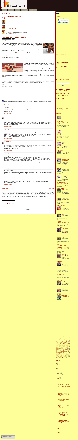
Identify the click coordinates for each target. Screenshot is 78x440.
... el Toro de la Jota (8, 436)
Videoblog (64, 356)
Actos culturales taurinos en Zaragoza (63, 399)
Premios (64, 343)
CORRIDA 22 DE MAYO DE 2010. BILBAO (64, 396)
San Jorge (66, 347)
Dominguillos (59, 253)
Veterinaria (61, 355)
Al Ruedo (4, 10)
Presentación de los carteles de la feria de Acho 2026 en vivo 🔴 (65, 229)
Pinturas (68, 342)
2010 (58, 369)
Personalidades (64, 342)
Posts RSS (17, 10)
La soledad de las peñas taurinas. (13, 16)
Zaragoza (62, 357)
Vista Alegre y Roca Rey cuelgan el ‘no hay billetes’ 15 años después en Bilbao (65, 152)
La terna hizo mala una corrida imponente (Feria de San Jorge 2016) (20, 30)
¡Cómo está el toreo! (61, 400)
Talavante (64, 350)
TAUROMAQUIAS (60, 227)
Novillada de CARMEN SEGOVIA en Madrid (14, 37)
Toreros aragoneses (58, 353)
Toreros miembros (32, 10)
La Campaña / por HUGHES (61, 136)
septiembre (59, 374)
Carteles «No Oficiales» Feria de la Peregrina (63, 222)
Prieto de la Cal (63, 344)
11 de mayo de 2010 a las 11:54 (8, 150)
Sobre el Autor (11, 10)
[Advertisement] (14, 92)
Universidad (67, 354)
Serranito (57, 349)
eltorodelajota (6, 116)
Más (15, 23)
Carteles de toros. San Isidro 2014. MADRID (13, 88)
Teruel (61, 352)
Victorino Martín (59, 356)
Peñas (66, 341)
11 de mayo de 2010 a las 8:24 (8, 113)
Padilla (60, 340)
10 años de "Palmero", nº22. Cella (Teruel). (63, 183)
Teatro (68, 351)
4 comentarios (12, 28)
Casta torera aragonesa (61, 383)
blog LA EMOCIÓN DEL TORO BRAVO (63, 420)
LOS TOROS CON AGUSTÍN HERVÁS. (63, 157)
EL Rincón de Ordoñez (60, 129)
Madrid (6, 40)
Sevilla (60, 349)
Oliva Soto (61, 339)
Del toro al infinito (60, 135)
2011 (58, 368)
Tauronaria (62, 351)
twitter (64, 354)
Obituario (57, 339)
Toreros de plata (65, 353)
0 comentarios (12, 23)
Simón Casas (64, 349)
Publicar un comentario (5, 186)
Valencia (57, 355)
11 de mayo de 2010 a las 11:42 (8, 138)
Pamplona (64, 340)
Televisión (57, 352)
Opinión (65, 339)
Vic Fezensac (68, 355)
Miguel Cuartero (66, 336)
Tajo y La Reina (58, 350)
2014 (58, 364)
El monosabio (59, 261)
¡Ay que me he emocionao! (65, 175)
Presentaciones (58, 344)
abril (58, 428)
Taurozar (66, 351)
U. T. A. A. (58, 244)
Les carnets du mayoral (61, 205)
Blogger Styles (3, 437)
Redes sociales (65, 345)
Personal (60, 342)
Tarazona (68, 350)
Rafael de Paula (68, 344)
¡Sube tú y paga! (7, 89)
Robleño (68, 346)
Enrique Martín (6, 99)
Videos (68, 356)
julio (58, 377)
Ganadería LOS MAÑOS (61, 182)
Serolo (68, 348)
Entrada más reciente (5, 188)
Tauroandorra (58, 351)
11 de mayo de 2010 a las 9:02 (8, 126)
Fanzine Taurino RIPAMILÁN (11, 21)
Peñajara (62, 341)
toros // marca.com (60, 150)
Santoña (65, 348)
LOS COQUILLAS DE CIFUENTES (62, 295)
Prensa (68, 343)
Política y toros (58, 343)
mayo (59, 379)
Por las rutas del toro (60, 274)
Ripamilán (64, 346)
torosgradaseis (59, 174)
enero (59, 432)
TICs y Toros (64, 352)
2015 (58, 363)
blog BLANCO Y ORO (61, 407)
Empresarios (58, 321)
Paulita (68, 340)
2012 (58, 367)
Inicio (28, 188)
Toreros (68, 352)
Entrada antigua (51, 188)
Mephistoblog (5, 438)
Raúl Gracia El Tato (59, 345)
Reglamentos (59, 346)
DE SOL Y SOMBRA (60, 121)
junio (58, 378)
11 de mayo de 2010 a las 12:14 (8, 184)
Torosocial (61, 354)
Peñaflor (57, 341)
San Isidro (62, 347)
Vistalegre (57, 357)
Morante (57, 337)
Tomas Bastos (63, 206)
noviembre (59, 372)
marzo (59, 429)
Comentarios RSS (24, 10)
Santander (61, 348)
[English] (57, 13)
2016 (58, 362)
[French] (59, 13)
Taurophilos (59, 221)
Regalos (69, 345)
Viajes (64, 355)
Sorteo (68, 349)
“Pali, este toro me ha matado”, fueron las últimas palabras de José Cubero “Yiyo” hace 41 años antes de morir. (63, 123)
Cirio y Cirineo (59, 280)
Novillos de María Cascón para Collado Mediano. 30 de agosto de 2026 (65, 190)
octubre (59, 373)
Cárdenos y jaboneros (60, 188)
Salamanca (57, 347)
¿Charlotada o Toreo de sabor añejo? (63, 393)
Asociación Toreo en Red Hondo (62, 167)
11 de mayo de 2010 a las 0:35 (8, 104)
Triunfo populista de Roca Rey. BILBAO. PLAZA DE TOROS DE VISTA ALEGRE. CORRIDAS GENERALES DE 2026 (65, 159)
